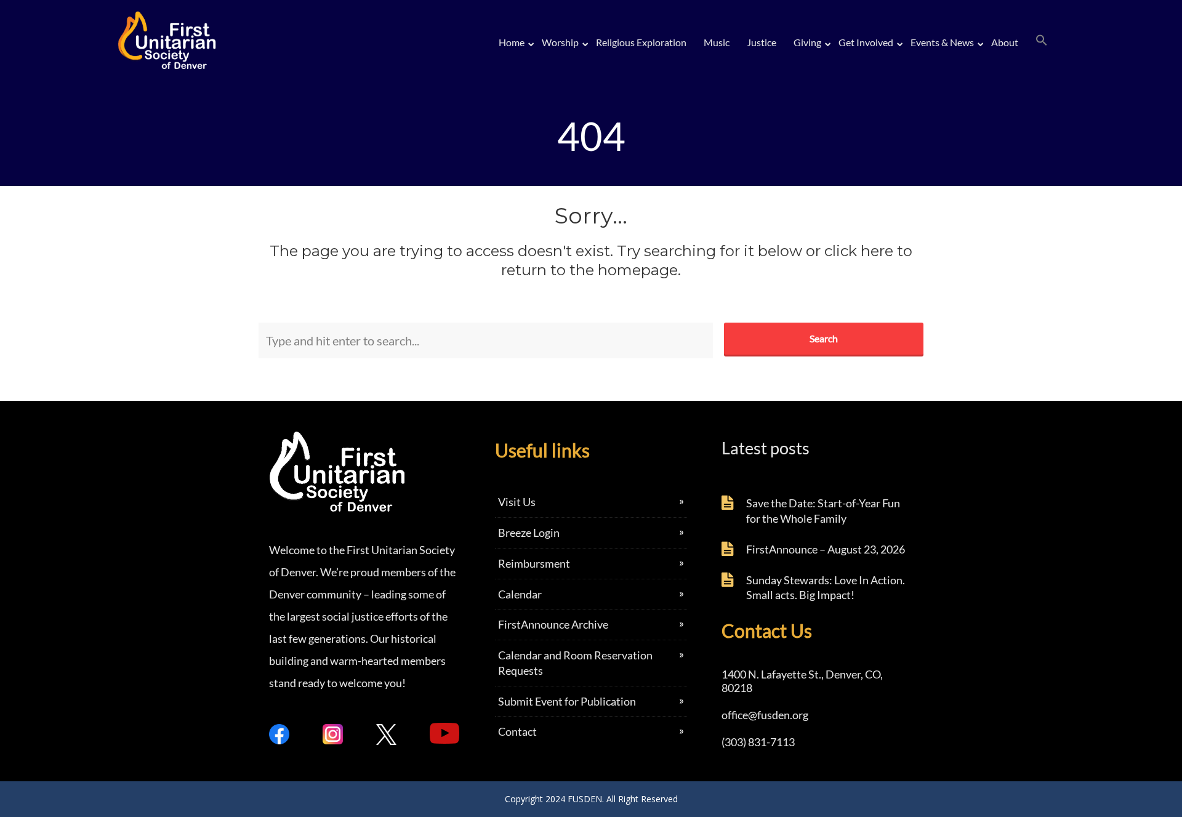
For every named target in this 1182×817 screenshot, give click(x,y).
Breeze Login (529, 532)
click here (858, 251)
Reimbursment (534, 563)
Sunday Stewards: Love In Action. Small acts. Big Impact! (825, 587)
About (1004, 42)
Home (512, 42)
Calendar (520, 594)
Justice (761, 42)
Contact (517, 731)
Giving (807, 42)
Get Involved (865, 42)
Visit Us (517, 502)
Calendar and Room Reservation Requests (575, 662)
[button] (1041, 40)
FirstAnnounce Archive (553, 624)
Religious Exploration (641, 42)
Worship (560, 42)
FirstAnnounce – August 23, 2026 (825, 549)
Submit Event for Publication (567, 701)
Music (717, 42)
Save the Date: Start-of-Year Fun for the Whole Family (823, 510)
